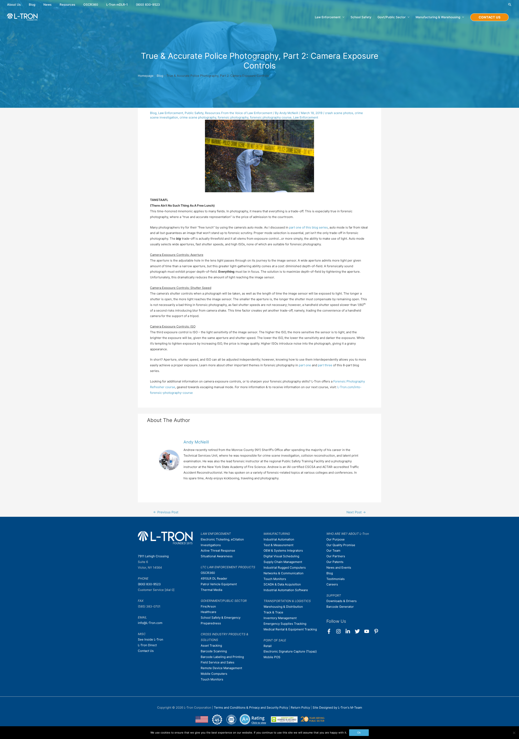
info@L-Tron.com (150, 623)
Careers (332, 584)
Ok (359, 732)
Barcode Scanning (214, 651)
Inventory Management (280, 618)
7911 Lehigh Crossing (153, 556)
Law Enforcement (170, 113)
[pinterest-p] (377, 631)
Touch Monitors (212, 679)
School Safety (361, 17)
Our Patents (334, 562)
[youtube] (368, 631)
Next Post (356, 512)
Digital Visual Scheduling (281, 556)
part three (325, 365)
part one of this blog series (308, 227)
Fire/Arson (208, 606)
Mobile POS (272, 657)
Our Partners (335, 556)
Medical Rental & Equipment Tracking (290, 629)
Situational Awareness (217, 556)
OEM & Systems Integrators (283, 550)
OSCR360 (90, 4)
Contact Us (146, 651)
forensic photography (233, 117)
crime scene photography (198, 117)
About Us (14, 4)
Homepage (145, 76)
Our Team (333, 550)
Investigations (211, 545)
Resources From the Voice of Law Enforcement (238, 113)
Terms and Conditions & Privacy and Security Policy (251, 707)
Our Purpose (335, 539)
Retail (268, 646)
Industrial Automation (279, 539)
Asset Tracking (211, 645)
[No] (514, 733)
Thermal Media (211, 590)
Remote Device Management (221, 668)
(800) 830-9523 (148, 4)
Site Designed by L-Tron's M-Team (337, 707)
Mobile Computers (214, 674)
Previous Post (165, 512)
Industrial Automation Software (286, 590)
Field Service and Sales (217, 662)
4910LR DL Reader (214, 578)
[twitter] (359, 631)
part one (305, 365)
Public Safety (194, 113)
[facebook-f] (330, 631)
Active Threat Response (218, 550)
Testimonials (335, 579)
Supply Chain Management (283, 562)
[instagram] (340, 631)
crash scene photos (339, 113)
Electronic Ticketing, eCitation (222, 539)
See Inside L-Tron (150, 639)
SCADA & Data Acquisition (282, 584)
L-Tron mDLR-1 (117, 4)
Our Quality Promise (340, 545)
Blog (32, 4)
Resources (67, 4)
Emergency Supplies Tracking (285, 624)
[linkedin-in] (349, 631)
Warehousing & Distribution (283, 607)
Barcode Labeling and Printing (222, 657)
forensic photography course (271, 117)
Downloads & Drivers (341, 601)
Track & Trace (273, 612)
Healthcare (208, 612)
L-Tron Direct (147, 645)
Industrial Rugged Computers (285, 567)
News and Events (338, 567)
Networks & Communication (283, 573)
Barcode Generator (340, 607)
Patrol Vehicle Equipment (219, 584)
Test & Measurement (278, 545)
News (47, 4)
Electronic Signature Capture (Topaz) (290, 651)
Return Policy (301, 707)
